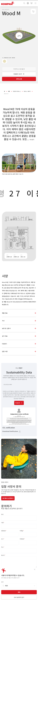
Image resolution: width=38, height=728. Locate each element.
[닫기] (35, 569)
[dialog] (19, 364)
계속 (19, 592)
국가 (2, 582)
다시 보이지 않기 (19, 597)
